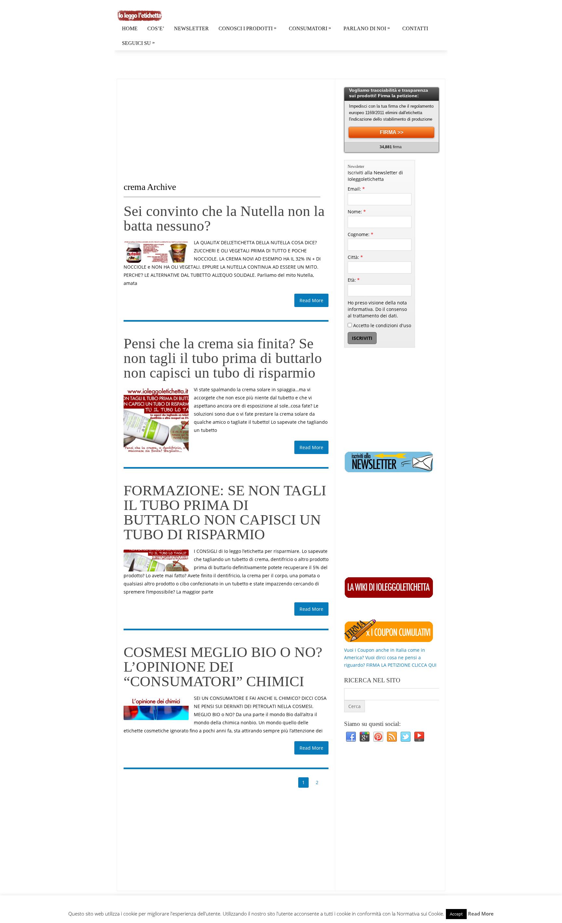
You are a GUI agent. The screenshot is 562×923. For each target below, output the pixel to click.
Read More (311, 300)
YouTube (419, 737)
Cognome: (360, 234)
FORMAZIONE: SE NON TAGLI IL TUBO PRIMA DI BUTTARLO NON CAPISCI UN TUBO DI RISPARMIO (225, 512)
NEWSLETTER (191, 28)
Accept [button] (456, 914)
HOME (130, 28)
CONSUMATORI (310, 28)
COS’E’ (155, 28)
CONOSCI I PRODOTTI (247, 28)
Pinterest (378, 737)
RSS (392, 737)
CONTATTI (415, 28)
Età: (354, 280)
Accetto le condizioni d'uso (381, 325)
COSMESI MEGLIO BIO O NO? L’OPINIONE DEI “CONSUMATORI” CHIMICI (223, 666)
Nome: (357, 211)
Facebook (351, 737)
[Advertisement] (178, 124)
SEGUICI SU (138, 43)
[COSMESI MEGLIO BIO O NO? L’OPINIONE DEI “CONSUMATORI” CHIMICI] (156, 708)
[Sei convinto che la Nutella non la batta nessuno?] (156, 252)
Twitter (405, 737)
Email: (356, 189)
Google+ (364, 737)
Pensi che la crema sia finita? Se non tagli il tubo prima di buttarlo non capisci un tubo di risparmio (223, 358)
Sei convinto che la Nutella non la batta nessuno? (224, 218)
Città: (355, 257)
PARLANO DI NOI (366, 28)
